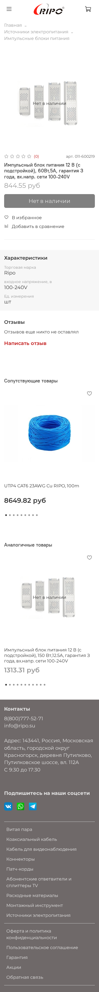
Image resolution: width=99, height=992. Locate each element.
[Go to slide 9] (37, 515)
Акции (13, 967)
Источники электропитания (36, 31)
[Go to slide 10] (41, 685)
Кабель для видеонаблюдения (41, 849)
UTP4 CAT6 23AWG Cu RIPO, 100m (41, 485)
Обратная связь (24, 977)
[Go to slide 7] (29, 515)
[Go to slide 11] (44, 685)
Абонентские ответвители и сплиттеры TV (39, 882)
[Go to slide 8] (33, 515)
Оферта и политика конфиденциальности (31, 934)
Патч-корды (20, 869)
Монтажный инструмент (34, 905)
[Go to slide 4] (17, 515)
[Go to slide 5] (21, 515)
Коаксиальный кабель (31, 839)
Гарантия (17, 957)
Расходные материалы (32, 895)
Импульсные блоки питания (37, 38)
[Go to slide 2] (10, 515)
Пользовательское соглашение (42, 947)
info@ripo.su (19, 726)
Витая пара (19, 829)
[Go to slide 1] (6, 515)
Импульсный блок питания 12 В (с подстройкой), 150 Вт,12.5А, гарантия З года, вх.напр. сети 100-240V (47, 655)
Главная (13, 25)
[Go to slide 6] (25, 515)
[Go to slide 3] (14, 515)
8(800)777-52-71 (23, 718)
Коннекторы (20, 859)
